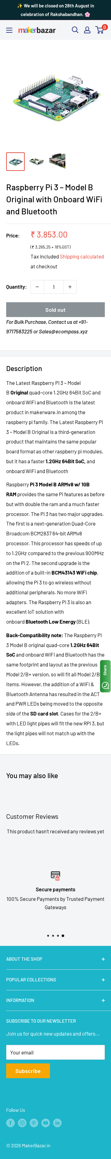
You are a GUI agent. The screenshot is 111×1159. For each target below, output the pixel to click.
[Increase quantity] (70, 286)
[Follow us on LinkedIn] (57, 1122)
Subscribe (28, 1070)
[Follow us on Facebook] (10, 1122)
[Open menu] (9, 30)
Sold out (55, 309)
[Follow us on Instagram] (22, 1122)
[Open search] (75, 30)
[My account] (87, 30)
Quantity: (16, 286)
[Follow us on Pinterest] (34, 1122)
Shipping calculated (82, 256)
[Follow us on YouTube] (45, 1122)
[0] (100, 30)
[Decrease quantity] (37, 286)
